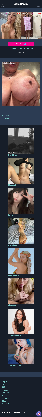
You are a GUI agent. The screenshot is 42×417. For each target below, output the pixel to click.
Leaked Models (21, 4)
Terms (5, 390)
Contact (5, 404)
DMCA (5, 384)
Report (5, 382)
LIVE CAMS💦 (21, 44)
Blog (4, 401)
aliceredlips (13, 275)
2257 (4, 387)
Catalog (5, 398)
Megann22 (12, 185)
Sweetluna (12, 245)
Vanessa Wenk (14, 335)
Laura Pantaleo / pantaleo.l (21, 49)
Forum (5, 395)
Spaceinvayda (14, 365)
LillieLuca (12, 305)
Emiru (10, 215)
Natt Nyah (12, 155)
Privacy (5, 393)
